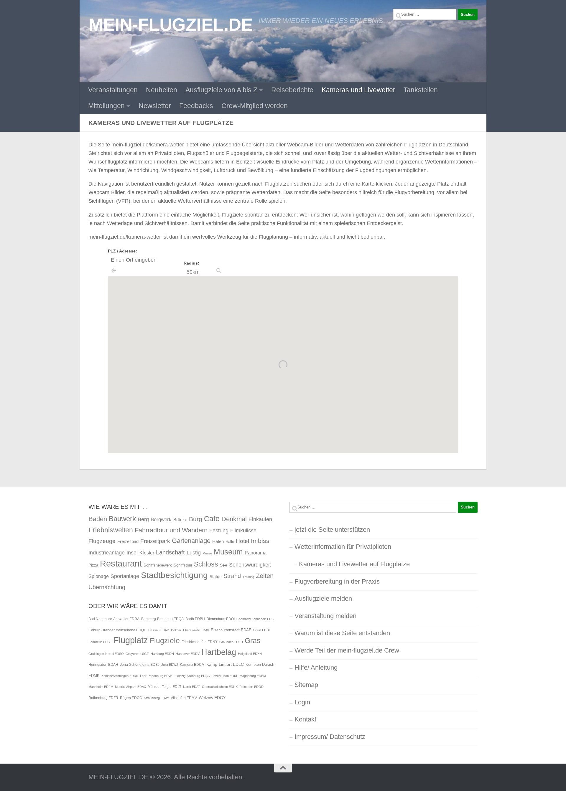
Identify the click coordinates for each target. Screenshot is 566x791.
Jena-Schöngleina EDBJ (139, 665)
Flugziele (165, 641)
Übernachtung (106, 587)
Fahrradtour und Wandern (171, 530)
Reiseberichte (292, 90)
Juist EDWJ (169, 664)
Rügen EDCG (131, 698)
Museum (228, 551)
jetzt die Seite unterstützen (332, 529)
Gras (253, 641)
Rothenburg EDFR (103, 698)
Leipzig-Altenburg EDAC (192, 676)
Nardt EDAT (191, 686)
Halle (230, 541)
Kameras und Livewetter (358, 90)
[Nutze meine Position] (114, 270)
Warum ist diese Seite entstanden (342, 633)
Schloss (206, 564)
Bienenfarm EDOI (221, 619)
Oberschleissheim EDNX (220, 686)
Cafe (212, 518)
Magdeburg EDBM (253, 676)
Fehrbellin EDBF (100, 642)
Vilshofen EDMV (184, 698)
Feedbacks (196, 106)
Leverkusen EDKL (225, 676)
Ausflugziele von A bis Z (221, 90)
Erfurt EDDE (262, 630)
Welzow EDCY (212, 697)
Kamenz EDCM (192, 664)
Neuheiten (161, 90)
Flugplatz (130, 640)
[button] (219, 270)
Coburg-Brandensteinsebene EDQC (117, 630)
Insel (132, 553)
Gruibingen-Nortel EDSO (106, 653)
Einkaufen (260, 519)
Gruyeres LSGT (137, 653)
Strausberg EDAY (156, 698)
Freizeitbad (128, 541)
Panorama (255, 552)
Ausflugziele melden (323, 598)
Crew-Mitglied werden (254, 106)
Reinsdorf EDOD (251, 686)
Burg (195, 519)
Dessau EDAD (158, 630)
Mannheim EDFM (100, 686)
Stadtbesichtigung (174, 575)
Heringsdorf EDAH (103, 664)
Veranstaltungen (113, 90)
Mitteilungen (106, 106)
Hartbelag (218, 652)
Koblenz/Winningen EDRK (119, 676)
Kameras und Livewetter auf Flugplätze (354, 564)
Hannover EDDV (188, 653)
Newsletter (155, 106)
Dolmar (176, 630)
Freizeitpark (155, 541)
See (223, 565)
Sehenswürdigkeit (250, 565)
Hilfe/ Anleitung (316, 667)
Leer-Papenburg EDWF (157, 676)
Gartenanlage (191, 540)
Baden (97, 519)
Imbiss (260, 540)
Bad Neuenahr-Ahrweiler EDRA (113, 619)
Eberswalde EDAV (196, 630)
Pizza (93, 565)
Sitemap (306, 684)
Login (302, 702)
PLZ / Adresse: (122, 251)
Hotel (242, 541)
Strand (232, 576)
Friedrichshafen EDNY (200, 642)
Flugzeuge (102, 541)
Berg (143, 519)
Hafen (218, 541)
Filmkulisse (243, 531)
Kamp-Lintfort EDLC (225, 664)
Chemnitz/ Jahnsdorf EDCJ (256, 619)
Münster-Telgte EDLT (164, 687)
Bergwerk (161, 519)
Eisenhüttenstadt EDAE (231, 630)
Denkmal (234, 519)
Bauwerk (122, 519)
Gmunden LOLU (231, 642)
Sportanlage (125, 576)
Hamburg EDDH (162, 653)
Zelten (265, 575)
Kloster (146, 552)
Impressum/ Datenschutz (329, 736)
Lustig (194, 553)
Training (248, 577)
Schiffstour (183, 565)
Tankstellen (421, 90)
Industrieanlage (106, 552)
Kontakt (305, 719)
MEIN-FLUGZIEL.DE (170, 24)
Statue (216, 576)
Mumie (207, 553)
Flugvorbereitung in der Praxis (337, 581)
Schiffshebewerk (158, 565)
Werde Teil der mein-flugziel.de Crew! (347, 650)
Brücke (180, 519)
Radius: (191, 263)
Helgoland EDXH (250, 653)
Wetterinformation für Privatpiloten (342, 546)
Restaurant (121, 563)
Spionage (98, 576)
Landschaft (170, 552)
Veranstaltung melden (325, 616)
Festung (218, 531)
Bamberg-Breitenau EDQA (162, 619)
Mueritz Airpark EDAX (130, 686)
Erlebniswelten (110, 530)
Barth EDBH (195, 619)
